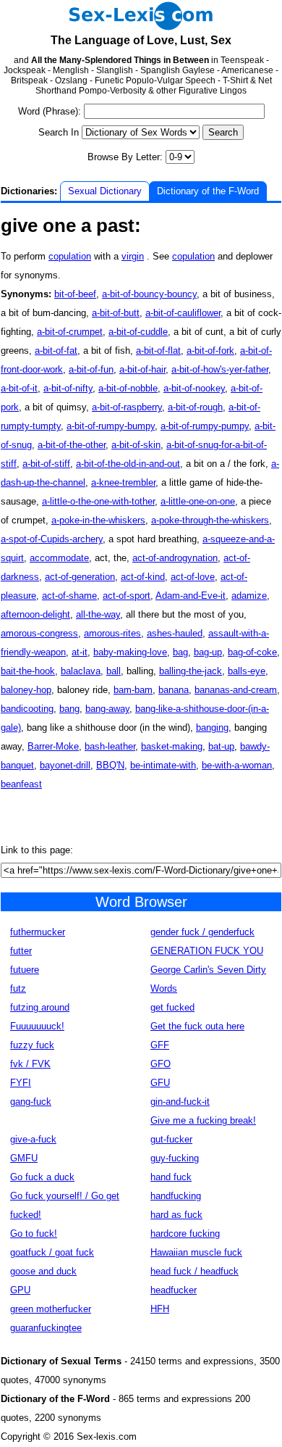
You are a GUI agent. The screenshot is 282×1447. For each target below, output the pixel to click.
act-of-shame (69, 595)
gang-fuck (30, 1101)
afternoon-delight (35, 614)
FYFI (20, 1082)
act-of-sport (126, 595)
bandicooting (27, 708)
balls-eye (246, 671)
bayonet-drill (65, 765)
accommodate (59, 557)
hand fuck (171, 1177)
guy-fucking (174, 1158)
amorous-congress (39, 633)
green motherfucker (50, 1308)
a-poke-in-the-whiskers (98, 520)
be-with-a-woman (237, 765)
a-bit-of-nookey (194, 388)
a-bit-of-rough (195, 407)
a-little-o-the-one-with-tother (98, 501)
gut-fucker (171, 1139)
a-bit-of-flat (158, 350)
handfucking (175, 1195)
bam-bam (133, 689)
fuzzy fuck (32, 1045)
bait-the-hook (28, 671)
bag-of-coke (252, 652)
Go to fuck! (33, 1233)
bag (180, 652)
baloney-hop (26, 689)
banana (173, 689)
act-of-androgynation (175, 557)
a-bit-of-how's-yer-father (219, 369)
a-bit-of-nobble (128, 388)
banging (212, 727)
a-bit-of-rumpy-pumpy (205, 425)
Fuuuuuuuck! (37, 1026)
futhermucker (37, 931)
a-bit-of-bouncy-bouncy (149, 294)
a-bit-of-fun (91, 369)
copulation (69, 256)
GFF (159, 1045)
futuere (24, 969)
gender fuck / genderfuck (202, 931)
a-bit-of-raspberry (127, 407)
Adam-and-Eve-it (190, 595)
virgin (132, 256)
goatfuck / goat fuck (52, 1252)
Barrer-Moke (53, 746)
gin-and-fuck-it (180, 1101)
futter (21, 950)
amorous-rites (112, 633)
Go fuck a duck (42, 1177)
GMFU (24, 1158)
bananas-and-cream (236, 689)
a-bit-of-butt (116, 312)
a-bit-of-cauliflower (183, 312)
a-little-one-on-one (198, 501)
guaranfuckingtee (46, 1327)
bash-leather (110, 746)
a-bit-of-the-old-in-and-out (128, 463)
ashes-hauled (174, 633)
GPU (20, 1290)
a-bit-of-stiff (46, 463)
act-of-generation (80, 576)
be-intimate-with (163, 765)
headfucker (173, 1290)
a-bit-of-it (19, 388)
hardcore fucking (185, 1233)
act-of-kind (143, 576)
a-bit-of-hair (142, 369)
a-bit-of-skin (136, 444)
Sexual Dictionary (105, 191)
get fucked (172, 1007)
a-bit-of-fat (56, 350)
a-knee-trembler (123, 482)
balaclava (81, 671)
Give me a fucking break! (203, 1120)
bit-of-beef (75, 294)
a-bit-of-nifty (68, 388)
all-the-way (98, 614)
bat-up (221, 746)
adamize (249, 595)
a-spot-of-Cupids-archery (52, 539)
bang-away (107, 708)
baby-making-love (130, 652)
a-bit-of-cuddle (138, 331)
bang (69, 708)
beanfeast (21, 784)
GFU (160, 1082)
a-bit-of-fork (210, 350)
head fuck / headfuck (194, 1271)
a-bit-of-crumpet (70, 331)
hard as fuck (176, 1214)
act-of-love (193, 576)
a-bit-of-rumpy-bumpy (111, 425)
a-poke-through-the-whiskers (210, 520)
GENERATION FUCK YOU (206, 950)
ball (113, 671)
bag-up (208, 652)
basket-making (171, 746)
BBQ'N (110, 765)
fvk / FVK (30, 1063)
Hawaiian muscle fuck (196, 1252)
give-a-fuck (33, 1139)
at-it (79, 652)
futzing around (39, 1007)
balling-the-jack (190, 671)
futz (18, 988)
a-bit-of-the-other (72, 444)
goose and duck (43, 1271)
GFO (160, 1063)
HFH (159, 1308)
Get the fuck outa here (197, 1026)
